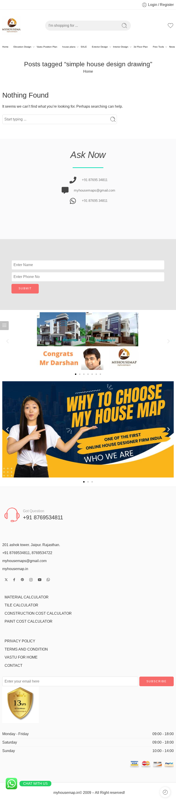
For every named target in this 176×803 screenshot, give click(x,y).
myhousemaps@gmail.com (24, 561)
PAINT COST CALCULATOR (28, 621)
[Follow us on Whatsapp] (48, 580)
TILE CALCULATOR (21, 605)
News (172, 46)
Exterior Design (100, 46)
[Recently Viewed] (165, 792)
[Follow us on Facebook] (14, 580)
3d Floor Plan (141, 46)
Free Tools (158, 46)
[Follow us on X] (6, 579)
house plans (68, 46)
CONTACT (13, 665)
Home (5, 46)
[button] (7, 341)
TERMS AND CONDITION (26, 649)
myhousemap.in (15, 569)
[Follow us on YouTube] (40, 580)
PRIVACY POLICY (20, 641)
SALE (84, 46)
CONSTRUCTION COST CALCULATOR (38, 613)
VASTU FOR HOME (21, 657)
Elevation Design (22, 46)
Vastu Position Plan (47, 46)
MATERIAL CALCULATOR (27, 597)
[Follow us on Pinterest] (22, 580)
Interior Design (120, 46)
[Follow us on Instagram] (31, 580)
